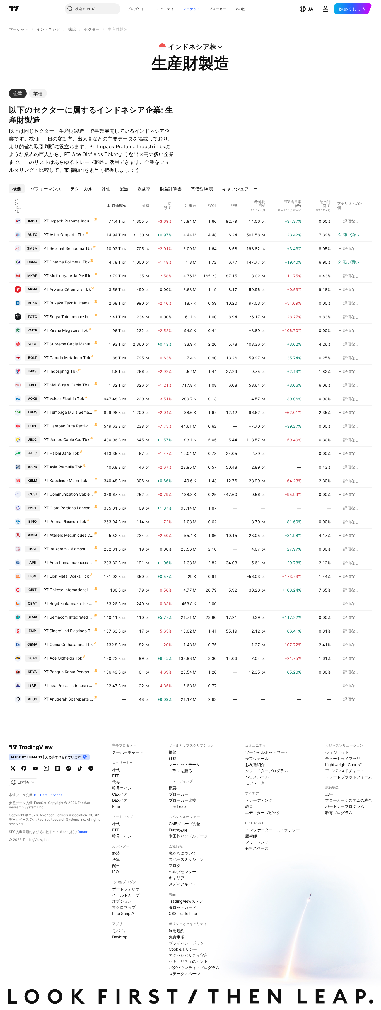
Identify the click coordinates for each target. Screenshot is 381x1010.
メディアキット (182, 883)
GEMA (32, 644)
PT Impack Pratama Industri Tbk (69, 221)
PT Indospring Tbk (61, 371)
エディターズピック (262, 812)
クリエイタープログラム (266, 770)
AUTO (32, 234)
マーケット (191, 9)
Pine (116, 806)
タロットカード (182, 907)
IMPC (32, 221)
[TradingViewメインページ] (31, 747)
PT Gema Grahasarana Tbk (68, 644)
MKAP (32, 275)
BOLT (32, 357)
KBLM (32, 480)
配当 (116, 865)
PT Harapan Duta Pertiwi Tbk (69, 425)
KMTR (32, 330)
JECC (32, 439)
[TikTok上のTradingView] (80, 768)
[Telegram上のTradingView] (69, 768)
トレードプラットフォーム (348, 776)
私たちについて (182, 853)
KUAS (32, 658)
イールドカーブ (125, 895)
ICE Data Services (48, 795)
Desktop (119, 936)
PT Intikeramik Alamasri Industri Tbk (69, 548)
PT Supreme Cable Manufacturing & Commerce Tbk (69, 343)
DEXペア (119, 800)
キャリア (176, 877)
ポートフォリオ (125, 889)
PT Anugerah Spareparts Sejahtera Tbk (69, 699)
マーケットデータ (184, 764)
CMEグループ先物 (185, 823)
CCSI (32, 494)
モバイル (120, 930)
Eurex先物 (178, 829)
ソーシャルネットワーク (266, 752)
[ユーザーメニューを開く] (325, 8)
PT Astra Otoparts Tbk (64, 234)
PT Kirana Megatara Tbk (66, 330)
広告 (329, 794)
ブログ (174, 865)
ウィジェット (337, 752)
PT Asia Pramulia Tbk (63, 466)
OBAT (32, 603)
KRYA (32, 672)
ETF (115, 775)
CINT (32, 590)
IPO (115, 871)
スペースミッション (186, 859)
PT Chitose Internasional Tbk (69, 589)
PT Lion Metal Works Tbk (66, 576)
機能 (173, 752)
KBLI (32, 385)
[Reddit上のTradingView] (91, 768)
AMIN (32, 535)
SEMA (32, 617)
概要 (173, 788)
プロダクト (135, 9)
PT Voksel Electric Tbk (64, 398)
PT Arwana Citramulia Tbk (67, 289)
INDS (32, 371)
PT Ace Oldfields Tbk (63, 658)
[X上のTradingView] (13, 768)
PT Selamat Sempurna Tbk (68, 248)
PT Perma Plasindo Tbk (65, 521)
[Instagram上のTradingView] (46, 768)
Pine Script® (123, 913)
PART (32, 508)
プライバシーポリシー (188, 943)
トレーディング (259, 800)
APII (32, 562)
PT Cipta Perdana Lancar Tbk (69, 507)
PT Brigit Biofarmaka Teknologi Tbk (69, 603)
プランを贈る (180, 770)
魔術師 (251, 836)
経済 (116, 853)
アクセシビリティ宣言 (188, 955)
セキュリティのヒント (188, 961)
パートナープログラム (344, 806)
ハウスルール (257, 776)
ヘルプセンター (182, 871)
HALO (32, 453)
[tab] (18, 93)
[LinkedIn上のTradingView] (57, 768)
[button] (148, 8)
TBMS (32, 412)
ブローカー (217, 9)
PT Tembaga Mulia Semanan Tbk (69, 412)
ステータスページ (184, 973)
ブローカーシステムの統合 (348, 800)
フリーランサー (259, 842)
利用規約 (176, 930)
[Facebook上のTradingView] (24, 768)
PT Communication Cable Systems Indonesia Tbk (69, 494)
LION (32, 576)
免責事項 (176, 936)
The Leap (177, 806)
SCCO (32, 344)
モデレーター (257, 783)
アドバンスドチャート (344, 770)
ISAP (32, 685)
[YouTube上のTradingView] (35, 768)
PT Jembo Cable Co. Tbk (67, 439)
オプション (122, 901)
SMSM (32, 248)
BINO (32, 521)
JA (310, 9)
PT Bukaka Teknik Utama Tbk (69, 303)
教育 (249, 806)
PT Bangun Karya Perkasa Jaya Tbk (69, 671)
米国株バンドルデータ (188, 836)
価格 (173, 758)
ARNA (32, 289)
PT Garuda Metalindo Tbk (67, 357)
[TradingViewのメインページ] (14, 9)
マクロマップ (124, 907)
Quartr (82, 832)
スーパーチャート (127, 752)
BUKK (32, 303)
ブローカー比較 (182, 800)
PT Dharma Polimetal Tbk (67, 262)
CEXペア (119, 794)
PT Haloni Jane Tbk (61, 453)
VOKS (32, 398)
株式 (116, 769)
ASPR (32, 467)
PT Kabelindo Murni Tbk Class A (69, 480)
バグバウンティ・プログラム (194, 967)
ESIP (32, 631)
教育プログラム (339, 812)
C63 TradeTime (183, 913)
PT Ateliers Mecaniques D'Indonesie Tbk (69, 535)
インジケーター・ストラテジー (272, 829)
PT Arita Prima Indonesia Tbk (69, 562)
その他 (240, 9)
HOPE (32, 426)
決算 (116, 859)
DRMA (32, 262)
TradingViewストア (186, 901)
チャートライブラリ (342, 758)
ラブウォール (257, 758)
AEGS (32, 699)
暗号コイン (122, 788)
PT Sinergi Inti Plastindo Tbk (69, 630)
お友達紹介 (255, 764)
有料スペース (257, 848)
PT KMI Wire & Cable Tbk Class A (69, 384)
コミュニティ (163, 9)
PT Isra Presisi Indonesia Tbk (69, 685)
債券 (116, 781)
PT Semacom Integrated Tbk (69, 617)
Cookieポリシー (183, 949)
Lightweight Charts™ (343, 764)
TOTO (32, 316)
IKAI (32, 549)
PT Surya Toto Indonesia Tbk (69, 316)
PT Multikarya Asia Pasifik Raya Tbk (69, 275)
